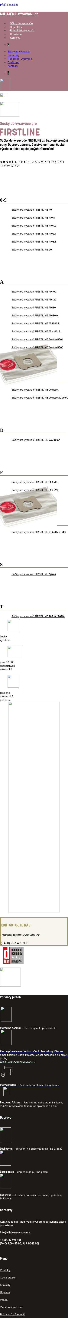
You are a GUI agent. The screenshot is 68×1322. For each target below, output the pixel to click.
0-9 (2, 162)
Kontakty (15, 37)
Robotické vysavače (22, 30)
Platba (4, 1299)
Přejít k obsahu (9, 4)
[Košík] (3, 96)
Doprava (5, 1292)
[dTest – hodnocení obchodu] (13, 963)
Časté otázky (7, 1277)
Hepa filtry (16, 27)
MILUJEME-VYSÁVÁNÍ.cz (19, 14)
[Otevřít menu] (9, 115)
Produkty (5, 1270)
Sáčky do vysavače (21, 23)
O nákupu (16, 34)
